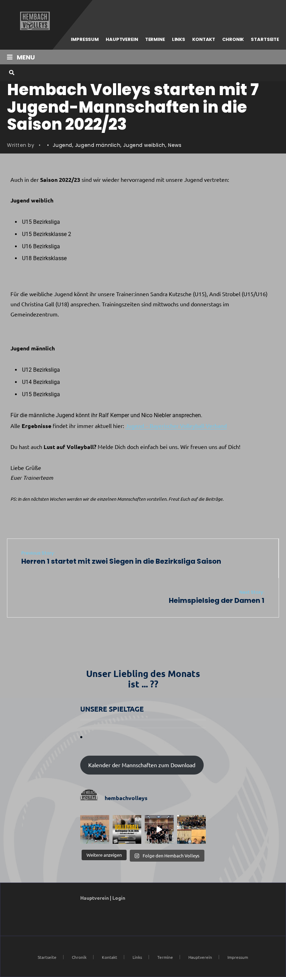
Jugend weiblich (144, 145)
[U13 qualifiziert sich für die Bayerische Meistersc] (191, 829)
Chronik (233, 39)
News (174, 145)
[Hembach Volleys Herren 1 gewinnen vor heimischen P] (94, 829)
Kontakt (203, 39)
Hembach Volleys (34, 21)
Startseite (265, 39)
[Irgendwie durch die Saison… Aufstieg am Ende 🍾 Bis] (159, 829)
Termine (155, 39)
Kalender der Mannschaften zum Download (141, 764)
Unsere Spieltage (112, 708)
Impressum (85, 39)
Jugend (62, 145)
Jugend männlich (97, 145)
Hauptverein (122, 39)
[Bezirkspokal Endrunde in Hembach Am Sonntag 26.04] (127, 829)
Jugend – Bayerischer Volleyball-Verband (176, 425)
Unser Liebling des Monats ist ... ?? (143, 679)
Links (178, 39)
